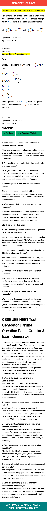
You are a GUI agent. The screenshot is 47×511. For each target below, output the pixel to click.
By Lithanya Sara (9, 40)
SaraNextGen (31, 383)
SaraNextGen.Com (23, 3)
